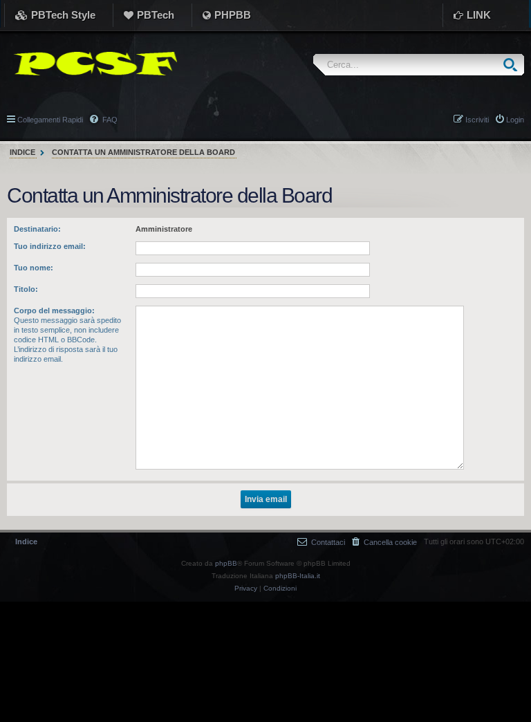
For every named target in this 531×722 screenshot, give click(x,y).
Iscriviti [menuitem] (477, 119)
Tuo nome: (33, 267)
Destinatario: (37, 229)
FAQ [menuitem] (109, 119)
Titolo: (26, 289)
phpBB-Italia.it (297, 576)
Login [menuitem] (515, 119)
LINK (479, 15)
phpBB (226, 563)
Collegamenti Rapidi (50, 119)
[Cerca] (513, 64)
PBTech (155, 15)
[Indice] (92, 63)
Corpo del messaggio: (54, 310)
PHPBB (232, 15)
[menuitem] (384, 541)
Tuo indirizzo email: (50, 246)
